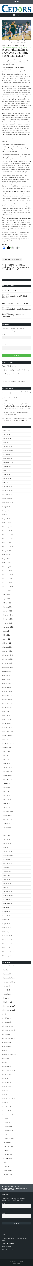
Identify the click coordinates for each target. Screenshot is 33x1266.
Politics (5, 1094)
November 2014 (8, 899)
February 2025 (7, 482)
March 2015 (7, 883)
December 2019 (8, 695)
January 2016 (7, 851)
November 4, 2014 (18, 45)
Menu (17, 15)
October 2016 (7, 819)
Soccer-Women (8, 1114)
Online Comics (7, 1074)
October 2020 (7, 663)
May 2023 (6, 555)
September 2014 (8, 907)
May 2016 (6, 835)
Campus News (7, 986)
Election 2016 (7, 1002)
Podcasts (6, 1090)
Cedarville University (14, 259)
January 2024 (7, 531)
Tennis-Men (7, 1142)
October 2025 (7, 458)
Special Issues (7, 1126)
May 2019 (6, 711)
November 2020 (8, 659)
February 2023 (7, 567)
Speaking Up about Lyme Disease (15, 303)
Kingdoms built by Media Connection (16, 309)
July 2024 (6, 511)
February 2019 (7, 723)
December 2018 (8, 731)
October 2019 (7, 703)
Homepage (6, 1034)
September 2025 (8, 462)
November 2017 (8, 775)
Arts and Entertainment (10, 966)
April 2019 (6, 715)
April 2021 (6, 639)
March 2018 (7, 759)
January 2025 (7, 486)
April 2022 (6, 599)
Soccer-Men (7, 1110)
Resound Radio (6, 1246)
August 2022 (7, 591)
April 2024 (6, 519)
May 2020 (6, 675)
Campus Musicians (9, 982)
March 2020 (7, 683)
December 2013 (8, 940)
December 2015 (8, 855)
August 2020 (7, 671)
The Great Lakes (8, 1146)
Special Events (7, 1122)
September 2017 (8, 783)
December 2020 (8, 655)
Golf (4, 1014)
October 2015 (7, 863)
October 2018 (7, 739)
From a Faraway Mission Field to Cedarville (14, 316)
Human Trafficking (9, 1038)
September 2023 (8, 547)
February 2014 (7, 932)
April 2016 (6, 839)
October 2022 (7, 583)
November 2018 (8, 735)
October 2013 (7, 948)
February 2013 (7, 956)
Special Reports (8, 1130)
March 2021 (7, 643)
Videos (5, 1162)
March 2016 (7, 843)
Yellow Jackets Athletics (9, 1250)
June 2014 (6, 915)
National (6, 1058)
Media (5, 1050)
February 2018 (7, 763)
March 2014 (7, 927)
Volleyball (6, 1166)
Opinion (5, 1078)
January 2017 (7, 807)
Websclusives (7, 1170)
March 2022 (7, 603)
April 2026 (6, 434)
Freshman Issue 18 (9, 1010)
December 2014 (8, 895)
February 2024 (7, 527)
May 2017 (6, 791)
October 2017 (7, 779)
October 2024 (7, 498)
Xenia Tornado (7, 1174)
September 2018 (8, 743)
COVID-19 (6, 990)
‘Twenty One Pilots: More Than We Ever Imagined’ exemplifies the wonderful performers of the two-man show (17, 406)
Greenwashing (7, 1022)
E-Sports (6, 998)
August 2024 (7, 507)
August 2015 (7, 871)
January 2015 (7, 891)
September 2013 (8, 952)
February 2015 (7, 887)
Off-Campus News (9, 1070)
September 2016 (8, 823)
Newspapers (7, 1066)
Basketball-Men (7, 47)
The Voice (6, 1150)
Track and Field (7, 1154)
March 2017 (7, 799)
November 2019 (8, 699)
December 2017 (8, 771)
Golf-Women (7, 1018)
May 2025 (6, 470)
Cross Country (7, 994)
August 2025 (7, 466)
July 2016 (6, 831)
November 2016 (8, 815)
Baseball (6, 970)
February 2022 (7, 607)
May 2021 (6, 635)
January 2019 (7, 727)
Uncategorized (7, 1158)
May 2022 (6, 595)
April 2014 (6, 923)
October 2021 (7, 623)
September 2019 (8, 707)
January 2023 (7, 571)
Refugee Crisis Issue (9, 1098)
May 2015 (6, 875)
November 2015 (8, 859)
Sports (28, 47)
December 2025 (8, 450)
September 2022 (8, 587)
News (5, 1062)
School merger (7, 1106)
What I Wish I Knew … (10, 290)
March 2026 (7, 438)
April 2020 (6, 679)
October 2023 (7, 543)
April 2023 (6, 559)
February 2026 (7, 442)
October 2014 (7, 903)
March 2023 (7, 563)
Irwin (5, 412)
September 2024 (8, 502)
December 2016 (8, 811)
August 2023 (7, 551)
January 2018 (7, 767)
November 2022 (8, 579)
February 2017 (7, 803)
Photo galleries (7, 1086)
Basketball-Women (19, 47)
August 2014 (7, 911)
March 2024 (7, 523)
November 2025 (8, 454)
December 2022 (8, 575)
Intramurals (7, 1046)
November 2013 (8, 944)
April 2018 (6, 755)
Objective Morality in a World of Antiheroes (14, 297)
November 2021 (8, 619)
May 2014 (6, 919)
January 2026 (7, 446)
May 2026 (6, 430)
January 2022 (7, 611)
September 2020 (8, 667)
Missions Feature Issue (10, 1054)
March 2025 (7, 478)
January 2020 (7, 691)
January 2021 (7, 651)
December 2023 (8, 535)
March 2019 (7, 719)
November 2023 (8, 539)
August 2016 (7, 827)
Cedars (5, 259)
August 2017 (7, 787)
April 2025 (6, 474)
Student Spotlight (8, 1138)
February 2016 (7, 847)
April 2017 (6, 795)
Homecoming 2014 (9, 1026)
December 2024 (8, 490)
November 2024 (8, 494)
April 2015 (6, 879)
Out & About (7, 1082)
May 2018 (6, 751)
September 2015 (8, 867)
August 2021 (7, 631)
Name (3, 334)
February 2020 (7, 687)
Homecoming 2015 (9, 1030)
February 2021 (7, 647)
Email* (4, 345)
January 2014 (7, 936)
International (7, 1042)
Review (5, 1102)
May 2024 (6, 515)
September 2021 (8, 627)
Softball (5, 1118)
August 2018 (7, 747)
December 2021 (8, 615)
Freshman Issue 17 (9, 1006)
